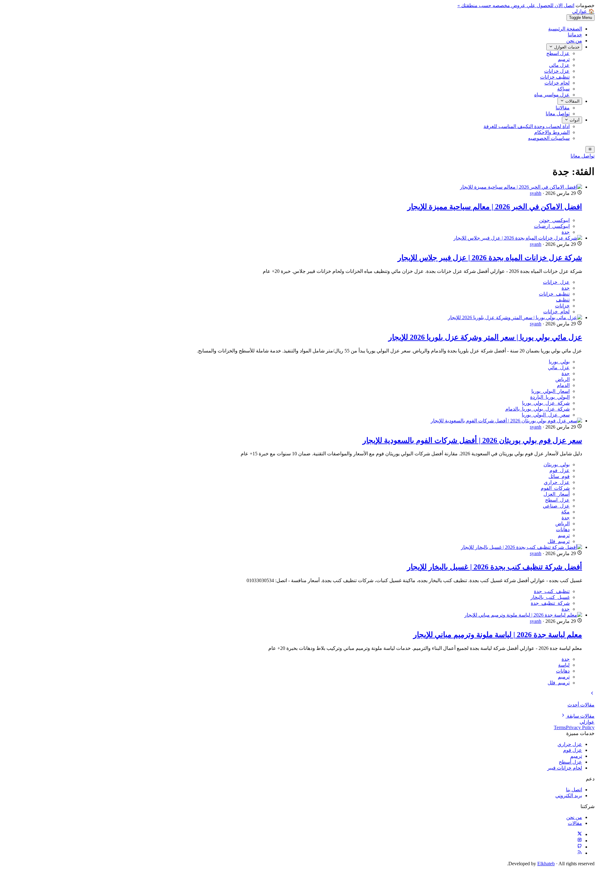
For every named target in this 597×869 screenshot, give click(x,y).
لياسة (564, 665)
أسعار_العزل (557, 494)
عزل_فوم (559, 470)
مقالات (575, 823)
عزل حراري (570, 744)
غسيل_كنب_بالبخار (550, 597)
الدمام (563, 385)
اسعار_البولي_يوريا (550, 391)
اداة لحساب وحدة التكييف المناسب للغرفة (527, 126)
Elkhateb (546, 863)
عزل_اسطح (557, 500)
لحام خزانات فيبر (564, 767)
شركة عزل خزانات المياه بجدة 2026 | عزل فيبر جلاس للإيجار (490, 258)
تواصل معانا (558, 113)
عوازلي (587, 721)
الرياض (562, 379)
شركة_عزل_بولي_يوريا (546, 403)
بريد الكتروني (568, 795)
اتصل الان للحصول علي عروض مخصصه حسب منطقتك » (515, 5)
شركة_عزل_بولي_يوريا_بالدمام (537, 409)
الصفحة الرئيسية (565, 28)
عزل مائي (559, 65)
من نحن (574, 40)
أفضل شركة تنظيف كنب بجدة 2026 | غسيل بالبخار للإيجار (494, 567)
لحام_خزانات (556, 311)
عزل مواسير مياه (552, 94)
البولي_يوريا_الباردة (550, 397)
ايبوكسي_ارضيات (552, 226)
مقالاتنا (563, 107)
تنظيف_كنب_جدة (552, 591)
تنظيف (563, 299)
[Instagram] (579, 840)
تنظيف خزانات (555, 77)
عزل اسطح (558, 53)
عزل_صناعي (556, 505)
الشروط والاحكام (552, 132)
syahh (535, 193)
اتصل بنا (574, 789)
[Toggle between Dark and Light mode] (590, 149)
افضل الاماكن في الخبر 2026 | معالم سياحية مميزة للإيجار (494, 207)
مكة (565, 511)
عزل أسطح (570, 762)
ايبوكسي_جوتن (554, 220)
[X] (579, 834)
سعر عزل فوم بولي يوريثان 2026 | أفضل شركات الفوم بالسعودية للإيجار (472, 440)
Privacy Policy (580, 727)
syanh (535, 244)
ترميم (564, 59)
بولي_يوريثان (557, 464)
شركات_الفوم (555, 488)
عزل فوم (572, 750)
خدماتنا (575, 34)
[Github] (579, 846)
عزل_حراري (557, 482)
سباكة (563, 88)
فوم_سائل (559, 476)
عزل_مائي (559, 367)
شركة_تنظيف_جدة (550, 603)
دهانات (563, 529)
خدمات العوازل (566, 47)
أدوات (574, 120)
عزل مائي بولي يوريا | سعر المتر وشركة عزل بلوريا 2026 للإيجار (485, 337)
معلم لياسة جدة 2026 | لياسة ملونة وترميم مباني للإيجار (497, 635)
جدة (566, 232)
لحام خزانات (557, 82)
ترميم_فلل (559, 541)
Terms (560, 727)
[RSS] (579, 853)
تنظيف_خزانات (554, 294)
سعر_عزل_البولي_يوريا (546, 414)
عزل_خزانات (556, 282)
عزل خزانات (557, 71)
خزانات (562, 305)
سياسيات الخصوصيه (549, 138)
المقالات (572, 101)
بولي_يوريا (559, 361)
